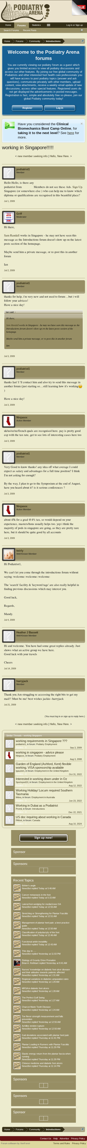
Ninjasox (21, 417)
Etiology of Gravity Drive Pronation (39, 960)
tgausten (20, 771)
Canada (36, 820)
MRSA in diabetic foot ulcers (35, 988)
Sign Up (77, 187)
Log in (59, 108)
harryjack (22, 681)
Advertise (64, 1138)
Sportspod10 (22, 782)
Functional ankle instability (34, 941)
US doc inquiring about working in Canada (43, 817)
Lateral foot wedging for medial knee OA (41, 904)
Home (8, 25)
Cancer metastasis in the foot (36, 895)
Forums (21, 25)
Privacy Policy (78, 1138)
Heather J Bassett (27, 632)
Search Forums (11, 30)
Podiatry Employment (46, 744)
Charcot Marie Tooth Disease (36, 1007)
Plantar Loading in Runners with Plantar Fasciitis (45, 1044)
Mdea (18, 797)
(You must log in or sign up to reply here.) (65, 716)
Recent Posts (29, 30)
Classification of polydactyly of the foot (40, 932)
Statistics (36, 25)
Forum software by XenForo (15, 1143)
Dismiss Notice (81, 123)
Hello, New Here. (59, 156)
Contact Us (45, 1138)
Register (27, 108)
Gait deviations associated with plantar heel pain (45, 1035)
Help (55, 1138)
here (70, 133)
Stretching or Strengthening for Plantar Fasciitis (45, 913)
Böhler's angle (29, 885)
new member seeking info (33, 156)
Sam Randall (11, 235)
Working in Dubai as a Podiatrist (37, 805)
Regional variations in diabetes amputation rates (45, 979)
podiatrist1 (23, 169)
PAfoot (19, 820)
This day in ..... (29, 951)
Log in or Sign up (74, 25)
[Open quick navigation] (82, 41)
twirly (19, 550)
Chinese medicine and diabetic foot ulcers (42, 1063)
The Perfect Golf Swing (33, 997)
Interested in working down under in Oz (41, 779)
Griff (19, 213)
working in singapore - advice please (40, 752)
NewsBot (26, 888)
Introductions (38, 809)
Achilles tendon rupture (33, 1026)
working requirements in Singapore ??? (41, 741)
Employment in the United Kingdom (52, 771)
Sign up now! (43, 837)
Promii (19, 809)
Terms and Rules (61, 1143)
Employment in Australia (43, 797)
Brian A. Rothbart (30, 963)
